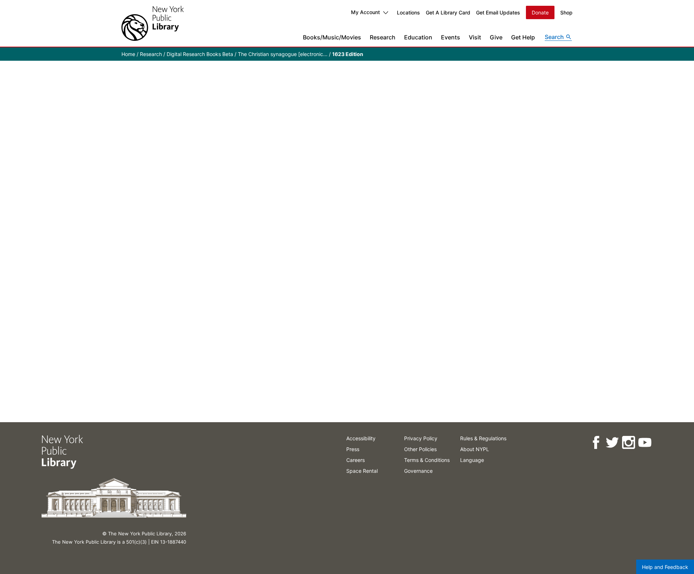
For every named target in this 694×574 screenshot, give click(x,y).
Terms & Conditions (427, 460)
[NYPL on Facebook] (595, 442)
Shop (566, 12)
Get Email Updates (498, 12)
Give (496, 37)
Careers (355, 460)
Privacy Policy (420, 438)
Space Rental (362, 471)
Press (352, 449)
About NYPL (474, 449)
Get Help (523, 37)
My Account (365, 12)
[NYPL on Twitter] (612, 442)
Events (450, 37)
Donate (540, 12)
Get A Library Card (448, 12)
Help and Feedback (665, 567)
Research (382, 37)
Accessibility (361, 438)
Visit (475, 37)
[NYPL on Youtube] (644, 442)
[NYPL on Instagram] (628, 442)
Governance (418, 471)
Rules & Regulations (483, 438)
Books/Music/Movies (332, 37)
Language (472, 460)
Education (418, 37)
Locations (408, 12)
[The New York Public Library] (152, 23)
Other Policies (420, 449)
